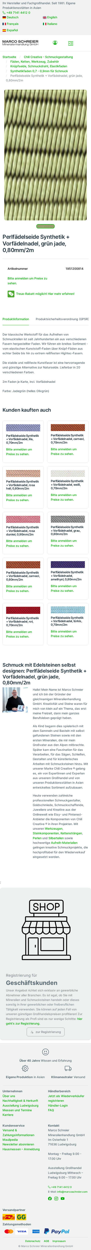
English (51, 17)
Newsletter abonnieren (18, 1144)
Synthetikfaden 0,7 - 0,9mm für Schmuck (39, 71)
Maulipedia (10, 1139)
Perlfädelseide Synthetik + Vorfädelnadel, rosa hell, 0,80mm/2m (22, 485)
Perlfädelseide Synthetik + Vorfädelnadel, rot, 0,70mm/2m (22, 621)
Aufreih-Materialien (64, 842)
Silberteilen (56, 838)
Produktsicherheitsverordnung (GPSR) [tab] (62, 319)
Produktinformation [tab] (16, 319)
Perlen (37, 838)
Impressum (59, 1241)
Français (12, 24)
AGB (46, 1241)
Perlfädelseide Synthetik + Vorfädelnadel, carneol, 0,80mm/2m (23, 576)
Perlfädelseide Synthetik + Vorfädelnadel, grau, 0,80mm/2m (67, 530)
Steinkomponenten (46, 833)
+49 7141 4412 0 (18, 12)
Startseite (9, 57)
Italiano (51, 24)
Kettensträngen (71, 833)
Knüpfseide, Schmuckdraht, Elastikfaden (38, 66)
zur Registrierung (48, 1032)
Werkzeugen (53, 828)
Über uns (9, 1096)
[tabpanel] (45, 363)
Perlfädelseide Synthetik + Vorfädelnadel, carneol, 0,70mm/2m (67, 438)
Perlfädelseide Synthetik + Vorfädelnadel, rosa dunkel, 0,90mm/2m (22, 530)
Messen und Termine (17, 1110)
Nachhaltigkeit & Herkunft (20, 1100)
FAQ (51, 1110)
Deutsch (12, 17)
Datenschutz (32, 1241)
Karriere (8, 1115)
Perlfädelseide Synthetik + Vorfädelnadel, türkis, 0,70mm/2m (67, 621)
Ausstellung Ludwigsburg (21, 1105)
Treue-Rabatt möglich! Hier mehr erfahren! (45, 293)
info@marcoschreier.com (72, 1191)
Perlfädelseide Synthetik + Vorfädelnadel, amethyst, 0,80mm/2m (67, 575)
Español (12, 30)
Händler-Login (58, 1105)
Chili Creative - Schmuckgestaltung (48, 57)
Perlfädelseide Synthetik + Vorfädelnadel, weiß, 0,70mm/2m (67, 484)
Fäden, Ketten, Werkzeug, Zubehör (34, 61)
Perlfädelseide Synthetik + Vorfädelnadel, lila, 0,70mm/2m (22, 439)
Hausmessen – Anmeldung (21, 1149)
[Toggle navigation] (70, 43)
